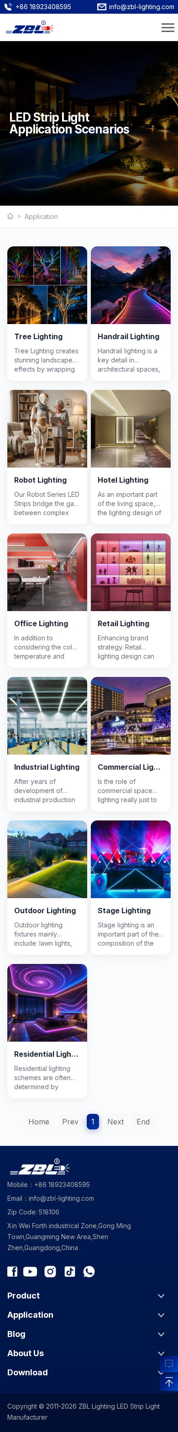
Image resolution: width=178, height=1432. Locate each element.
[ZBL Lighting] (16, 217)
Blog (16, 1334)
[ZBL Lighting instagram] (50, 1271)
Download (27, 1372)
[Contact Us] (168, 1363)
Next (115, 1121)
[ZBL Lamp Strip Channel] (30, 1271)
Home (38, 1121)
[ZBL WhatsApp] (89, 1271)
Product (23, 1295)
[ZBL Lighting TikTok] (70, 1271)
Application (41, 216)
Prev (70, 1121)
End (143, 1121)
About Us (25, 1353)
